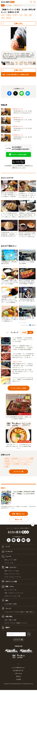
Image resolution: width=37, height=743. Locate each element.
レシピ (14, 596)
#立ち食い (15, 15)
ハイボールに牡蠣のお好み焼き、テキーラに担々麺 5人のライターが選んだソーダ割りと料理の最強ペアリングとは (9, 215)
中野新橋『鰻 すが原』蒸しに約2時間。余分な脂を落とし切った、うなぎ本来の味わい (22, 371)
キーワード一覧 (18, 639)
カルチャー (8, 596)
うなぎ (17, 570)
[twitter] (8, 540)
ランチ (6, 577)
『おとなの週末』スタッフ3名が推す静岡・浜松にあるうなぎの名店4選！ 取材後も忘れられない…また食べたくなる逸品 (23, 355)
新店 (15, 559)
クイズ (11, 590)
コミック (8, 608)
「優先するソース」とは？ (18, 167)
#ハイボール (24, 458)
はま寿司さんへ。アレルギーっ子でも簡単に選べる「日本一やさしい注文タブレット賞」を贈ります (26, 195)
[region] (18, 46)
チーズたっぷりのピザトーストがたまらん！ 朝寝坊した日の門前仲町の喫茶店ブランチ (22, 379)
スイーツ (18, 577)
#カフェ (14, 461)
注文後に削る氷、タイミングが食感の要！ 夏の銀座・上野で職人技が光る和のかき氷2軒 (9, 234)
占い (6, 590)
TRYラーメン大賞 (11, 581)
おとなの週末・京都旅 (11, 604)
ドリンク (24, 623)
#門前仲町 (15, 458)
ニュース (8, 556)
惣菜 (15, 620)
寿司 (6, 570)
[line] (13, 540)
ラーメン (12, 574)
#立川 (21, 15)
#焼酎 (31, 458)
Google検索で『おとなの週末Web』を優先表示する (18, 165)
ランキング (8, 551)
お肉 (6, 620)
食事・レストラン (11, 567)
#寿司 (3, 15)
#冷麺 (6, 466)
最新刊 (7, 627)
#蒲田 (3, 17)
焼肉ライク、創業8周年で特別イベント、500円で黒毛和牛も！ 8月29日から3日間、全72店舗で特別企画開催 (22, 347)
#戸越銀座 (8, 15)
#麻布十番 (8, 17)
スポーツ (11, 593)
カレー (11, 570)
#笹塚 (25, 15)
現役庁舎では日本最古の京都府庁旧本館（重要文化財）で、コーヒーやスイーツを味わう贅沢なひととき (26, 235)
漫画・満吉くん (30, 612)
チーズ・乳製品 (16, 623)
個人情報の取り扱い (18, 670)
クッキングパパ (9, 612)
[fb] (18, 540)
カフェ (12, 577)
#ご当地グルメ (25, 464)
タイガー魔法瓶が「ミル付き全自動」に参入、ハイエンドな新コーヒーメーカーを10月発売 (22, 339)
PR (12, 563)
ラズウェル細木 (19, 612)
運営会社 (18, 676)
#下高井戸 (8, 464)
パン (18, 574)
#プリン (29, 461)
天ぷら (6, 574)
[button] (8, 63)
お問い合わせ (18, 673)
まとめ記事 (8, 5)
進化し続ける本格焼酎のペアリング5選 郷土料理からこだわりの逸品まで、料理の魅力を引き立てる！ (9, 194)
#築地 (30, 15)
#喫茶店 (7, 458)
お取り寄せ (8, 616)
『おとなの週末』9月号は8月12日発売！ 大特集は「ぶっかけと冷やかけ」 (24, 493)
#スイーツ (21, 461)
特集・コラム (9, 586)
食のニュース (8, 559)
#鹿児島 (7, 461)
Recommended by (25, 325)
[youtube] (23, 540)
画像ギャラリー (18, 5)
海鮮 (10, 620)
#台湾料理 (16, 464)
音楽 (6, 593)
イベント (7, 563)
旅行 (6, 600)
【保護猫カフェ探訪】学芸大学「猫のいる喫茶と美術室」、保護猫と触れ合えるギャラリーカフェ (26, 215)
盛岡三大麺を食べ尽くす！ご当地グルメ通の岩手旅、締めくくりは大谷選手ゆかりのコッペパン (22, 365)
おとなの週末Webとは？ (18, 667)
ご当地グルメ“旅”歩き (17, 361)
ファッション (19, 593)
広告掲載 (18, 679)
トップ (7, 546)
